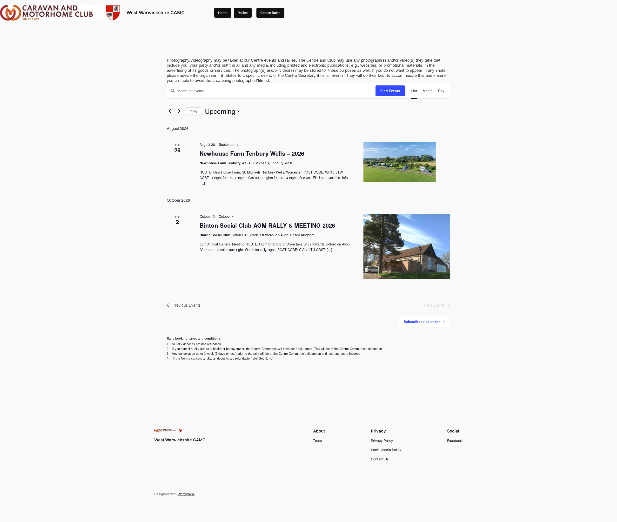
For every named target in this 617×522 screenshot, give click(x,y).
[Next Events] (179, 111)
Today (193, 111)
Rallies (243, 13)
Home (222, 13)
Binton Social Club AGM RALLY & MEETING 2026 (267, 225)
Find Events (390, 90)
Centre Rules (270, 13)
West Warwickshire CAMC (156, 12)
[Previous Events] (170, 111)
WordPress (186, 494)
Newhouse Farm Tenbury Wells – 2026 (252, 153)
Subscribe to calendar (422, 321)
